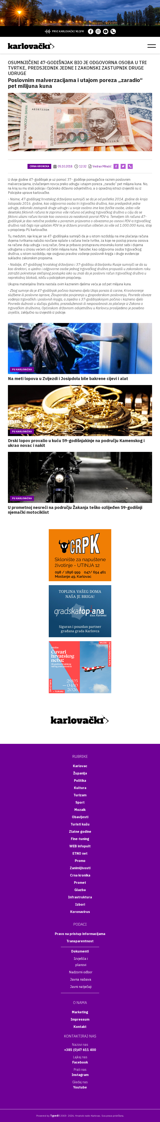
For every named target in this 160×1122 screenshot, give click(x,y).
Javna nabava (80, 979)
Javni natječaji (80, 987)
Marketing (80, 1012)
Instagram (80, 1075)
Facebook (80, 1062)
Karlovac (80, 766)
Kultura (80, 788)
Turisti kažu (80, 824)
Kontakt (80, 1027)
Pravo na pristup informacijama (80, 934)
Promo (80, 861)
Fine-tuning (80, 839)
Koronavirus (80, 912)
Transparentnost (80, 941)
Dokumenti (80, 951)
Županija (80, 773)
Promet (80, 882)
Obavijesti (80, 817)
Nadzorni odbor (80, 972)
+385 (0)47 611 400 (80, 1050)
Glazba (80, 890)
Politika (80, 780)
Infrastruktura (80, 897)
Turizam (80, 795)
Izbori (80, 904)
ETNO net (80, 853)
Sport (80, 802)
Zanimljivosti (80, 868)
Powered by (47, 1115)
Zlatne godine (80, 831)
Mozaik (80, 810)
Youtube (80, 1087)
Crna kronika (39, 166)
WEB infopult (80, 846)
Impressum (80, 1019)
